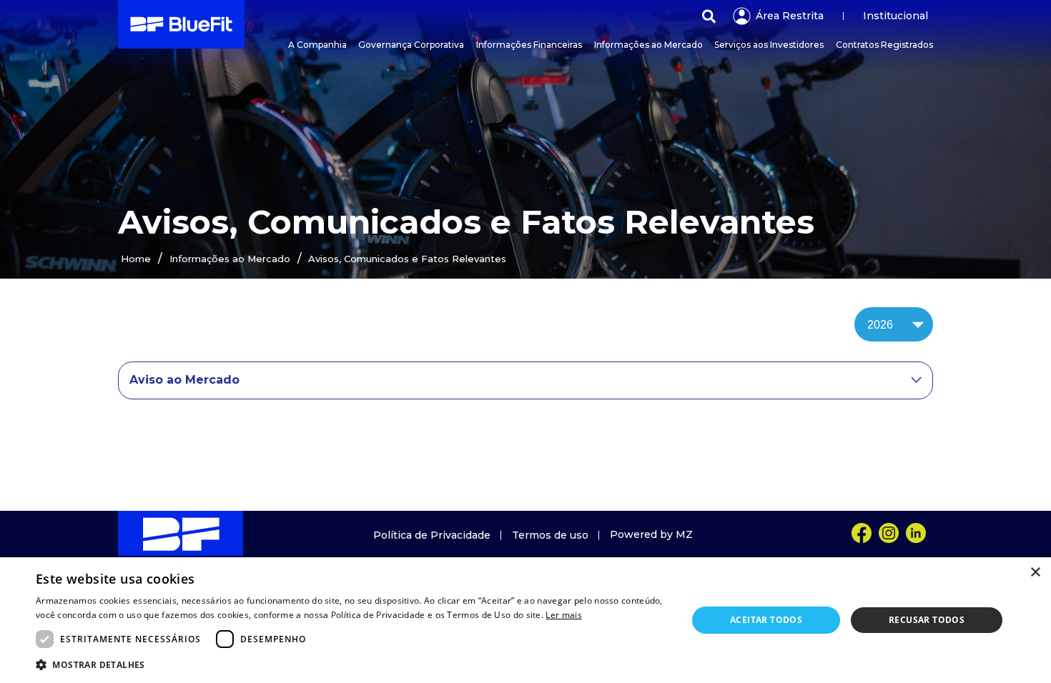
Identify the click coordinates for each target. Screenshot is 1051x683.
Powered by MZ (651, 534)
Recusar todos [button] (926, 620)
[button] (352, 664)
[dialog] (525, 620)
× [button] (1035, 572)
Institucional (895, 15)
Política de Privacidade (431, 535)
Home (136, 258)
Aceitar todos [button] (766, 620)
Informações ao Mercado (229, 258)
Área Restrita (790, 15)
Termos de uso (550, 535)
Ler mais (563, 615)
